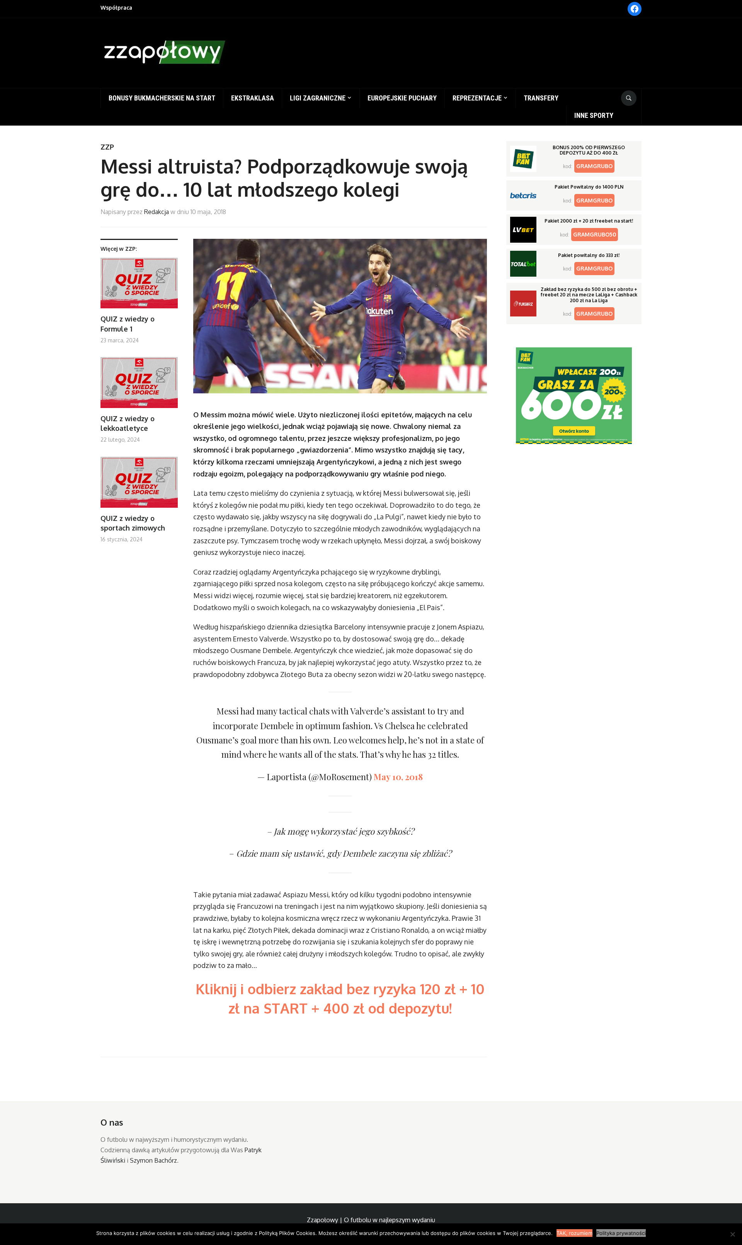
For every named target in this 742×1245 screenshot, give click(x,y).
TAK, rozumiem (574, 1233)
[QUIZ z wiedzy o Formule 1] (139, 286)
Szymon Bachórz (153, 1160)
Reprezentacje (477, 98)
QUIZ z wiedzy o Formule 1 (127, 324)
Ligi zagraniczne (317, 98)
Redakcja (156, 212)
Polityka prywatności (621, 1233)
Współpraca (116, 7)
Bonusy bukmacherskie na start (162, 98)
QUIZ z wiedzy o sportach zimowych (132, 523)
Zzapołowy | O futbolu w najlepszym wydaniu (371, 1220)
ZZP (107, 147)
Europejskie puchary (402, 98)
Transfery (541, 98)
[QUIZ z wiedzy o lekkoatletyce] (139, 385)
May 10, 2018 (398, 776)
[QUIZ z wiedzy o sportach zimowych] (139, 485)
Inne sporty (593, 115)
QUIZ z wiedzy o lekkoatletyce (127, 423)
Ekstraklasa (252, 98)
